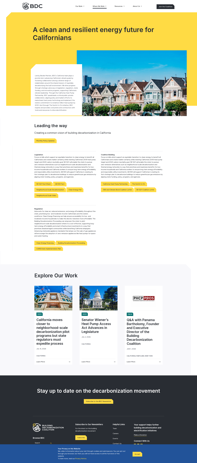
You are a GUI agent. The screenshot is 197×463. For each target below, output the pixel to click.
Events (115, 438)
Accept (137, 454)
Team (115, 428)
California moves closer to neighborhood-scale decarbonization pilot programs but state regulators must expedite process (52, 331)
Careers (116, 433)
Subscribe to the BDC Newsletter (98, 401)
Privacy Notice (80, 459)
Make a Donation (140, 435)
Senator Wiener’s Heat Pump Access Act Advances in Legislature (96, 326)
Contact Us (117, 444)
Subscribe (81, 438)
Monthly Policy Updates (45, 141)
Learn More (40, 362)
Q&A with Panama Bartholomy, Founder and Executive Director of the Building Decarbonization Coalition (143, 332)
